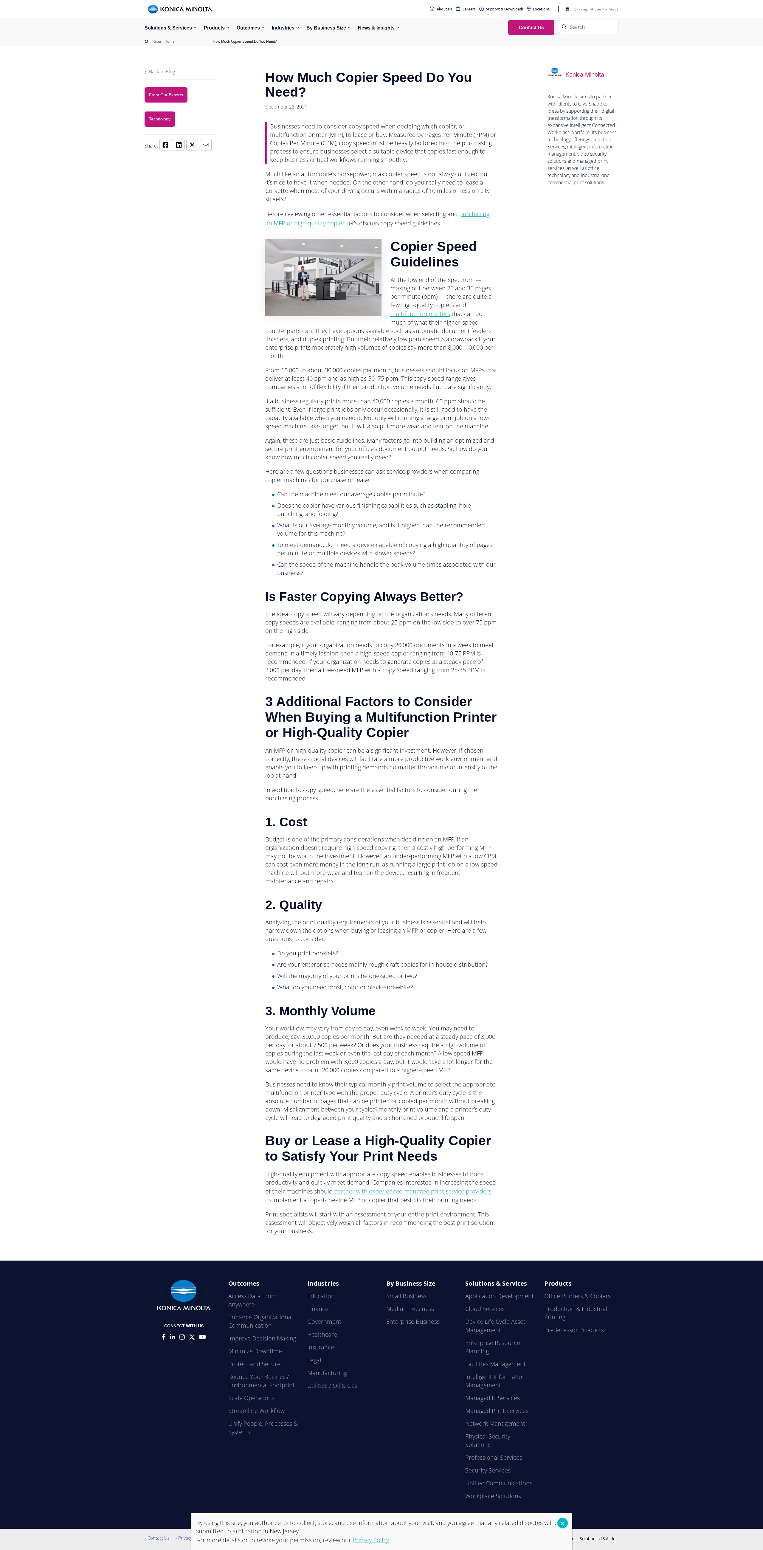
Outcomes (248, 27)
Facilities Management (495, 1364)
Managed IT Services (492, 1398)
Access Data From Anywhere (252, 1300)
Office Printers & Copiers (577, 1296)
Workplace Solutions (493, 1496)
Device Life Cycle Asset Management (495, 1326)
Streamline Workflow (256, 1411)
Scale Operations (251, 1398)
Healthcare (322, 1334)
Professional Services (493, 1457)
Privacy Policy (191, 1538)
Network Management (495, 1423)
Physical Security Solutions (487, 1440)
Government (324, 1322)
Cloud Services (485, 1309)
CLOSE (562, 1523)
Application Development (499, 1296)
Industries (283, 27)
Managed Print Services (496, 1411)
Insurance (320, 1347)
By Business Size (326, 27)
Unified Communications (498, 1483)
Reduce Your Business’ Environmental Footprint (261, 1381)
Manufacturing (327, 1373)
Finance (317, 1309)
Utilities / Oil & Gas (332, 1386)
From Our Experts (166, 94)
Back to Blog (161, 71)
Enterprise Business (413, 1322)
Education (321, 1296)
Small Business (406, 1296)
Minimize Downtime (255, 1351)
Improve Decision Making (262, 1338)
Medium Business (410, 1309)
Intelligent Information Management (495, 1381)
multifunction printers (420, 314)
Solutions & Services (168, 27)
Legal (314, 1360)
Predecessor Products (574, 1330)
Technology (159, 119)
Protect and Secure (254, 1364)
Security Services (488, 1470)
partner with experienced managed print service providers (412, 1191)
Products (214, 27)
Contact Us (159, 1538)
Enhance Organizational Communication (260, 1321)
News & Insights (376, 27)
